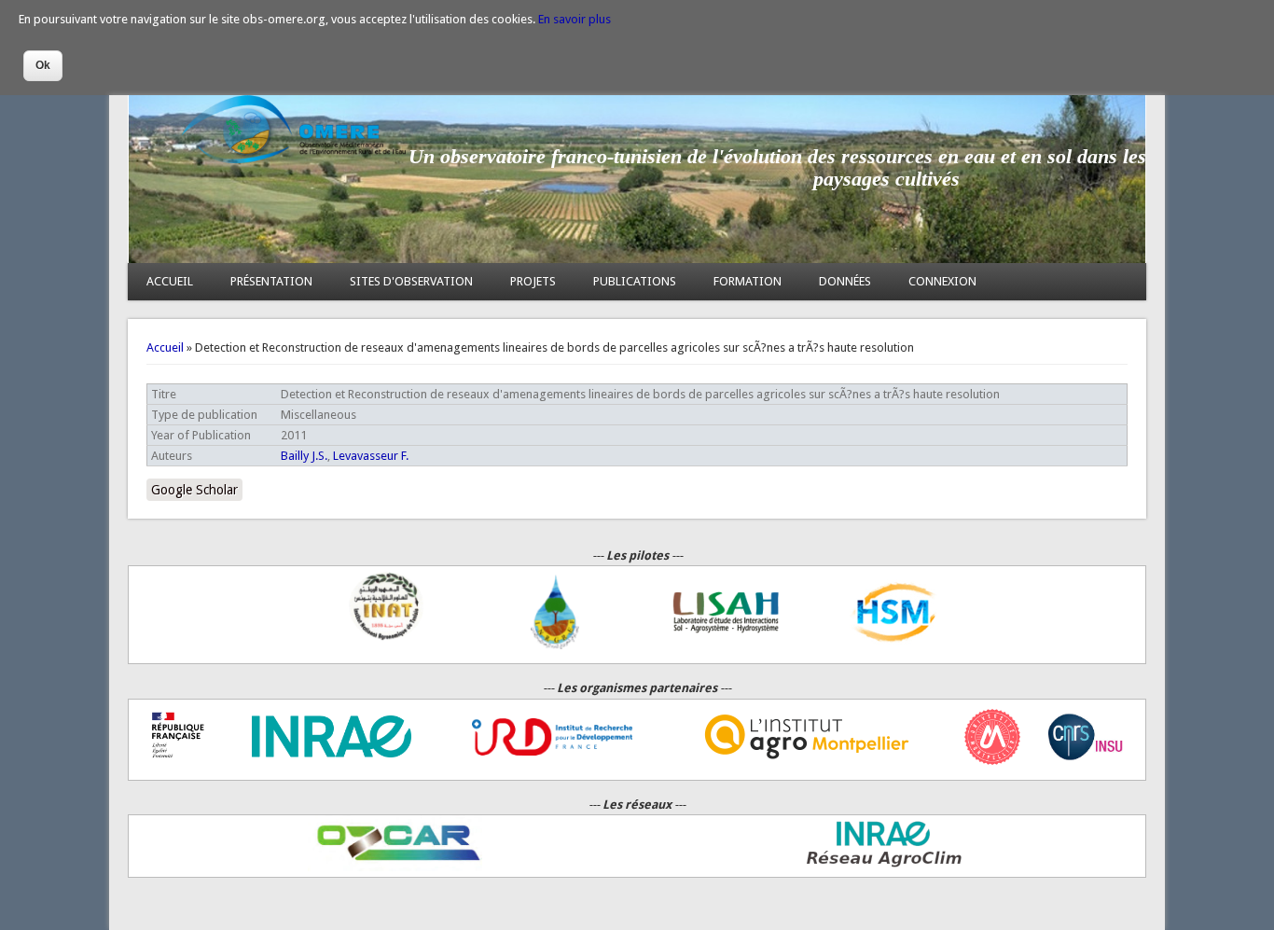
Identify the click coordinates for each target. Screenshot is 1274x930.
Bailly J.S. (304, 456)
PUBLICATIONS (634, 281)
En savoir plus (574, 19)
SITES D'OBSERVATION (411, 281)
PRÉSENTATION (271, 281)
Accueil (165, 347)
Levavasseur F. (371, 456)
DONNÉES (845, 281)
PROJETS (533, 281)
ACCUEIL (169, 281)
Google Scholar (194, 489)
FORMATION (747, 281)
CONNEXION (942, 281)
